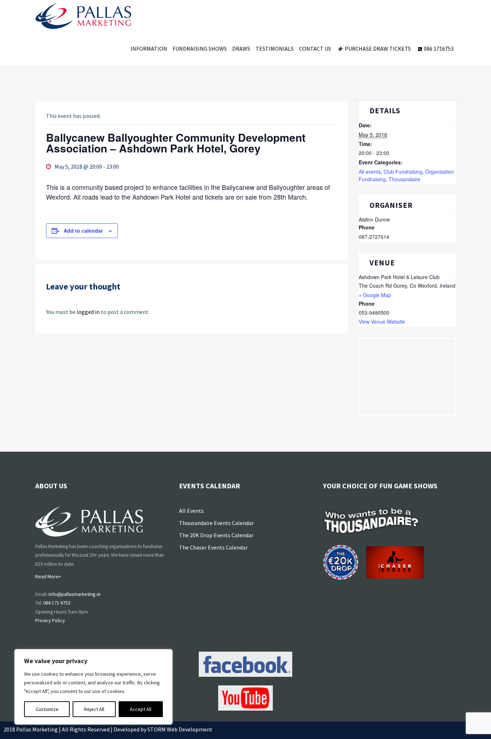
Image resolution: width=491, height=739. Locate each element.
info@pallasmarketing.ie (75, 594)
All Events (191, 510)
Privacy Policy (50, 620)
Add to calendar (83, 230)
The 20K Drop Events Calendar (216, 535)
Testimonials (275, 48)
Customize (47, 709)
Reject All (94, 709)
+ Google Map (375, 294)
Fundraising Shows (200, 48)
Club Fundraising (403, 171)
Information (148, 48)
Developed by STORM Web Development (163, 729)
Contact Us (315, 48)
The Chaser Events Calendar (213, 547)
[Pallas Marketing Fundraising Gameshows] (83, 16)
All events (370, 171)
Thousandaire (404, 179)
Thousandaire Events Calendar (216, 522)
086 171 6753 (56, 602)
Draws (241, 48)
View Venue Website (382, 321)
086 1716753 (439, 48)
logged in (88, 311)
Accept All (140, 709)
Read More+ (48, 576)
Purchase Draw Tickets (378, 48)
